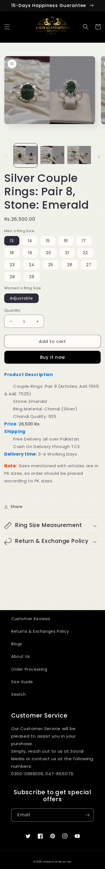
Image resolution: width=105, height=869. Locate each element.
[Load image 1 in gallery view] (26, 155)
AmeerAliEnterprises (57, 861)
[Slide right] (99, 157)
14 (30, 241)
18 (12, 253)
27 (89, 265)
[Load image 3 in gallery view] (79, 155)
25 (50, 265)
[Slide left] (6, 157)
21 (67, 253)
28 (12, 277)
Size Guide (22, 682)
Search (18, 694)
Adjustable (21, 298)
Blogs (16, 644)
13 (12, 241)
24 (31, 265)
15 (48, 241)
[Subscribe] (87, 815)
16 (66, 241)
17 (84, 241)
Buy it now (52, 357)
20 (48, 253)
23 (12, 265)
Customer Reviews (30, 619)
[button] (7, 27)
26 (70, 265)
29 (31, 277)
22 (85, 253)
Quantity (12, 310)
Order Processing (29, 669)
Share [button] (17, 506)
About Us (20, 656)
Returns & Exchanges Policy (40, 631)
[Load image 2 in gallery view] (52, 155)
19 (30, 253)
